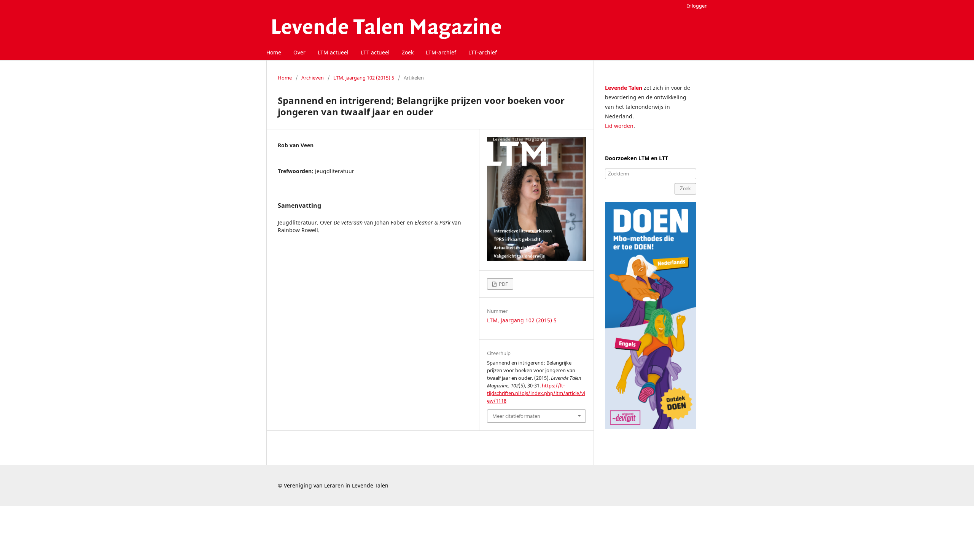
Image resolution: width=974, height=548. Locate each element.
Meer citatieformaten (516, 416)
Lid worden (619, 125)
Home (273, 52)
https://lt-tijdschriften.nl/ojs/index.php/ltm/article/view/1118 (536, 393)
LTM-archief (441, 52)
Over (299, 52)
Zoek (408, 52)
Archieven (312, 77)
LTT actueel (375, 52)
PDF (503, 283)
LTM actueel (333, 52)
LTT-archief (482, 52)
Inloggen (697, 5)
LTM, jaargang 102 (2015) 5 (363, 77)
